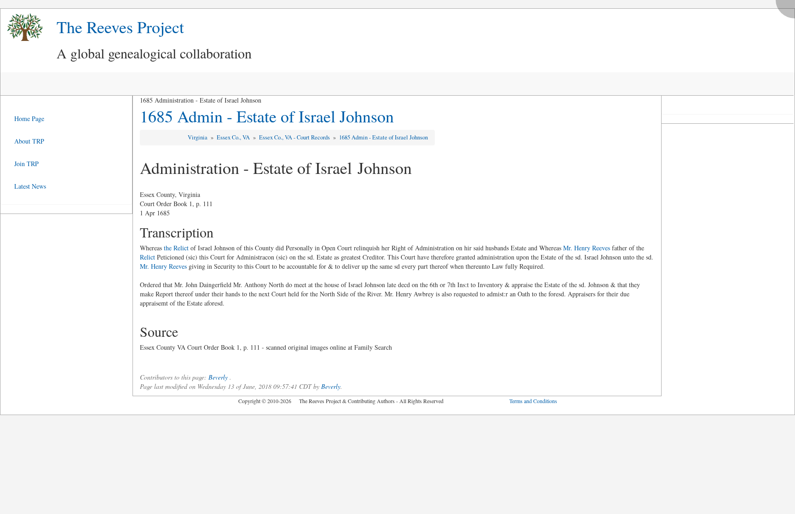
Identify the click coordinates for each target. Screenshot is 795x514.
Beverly (218, 377)
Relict (147, 257)
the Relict (176, 247)
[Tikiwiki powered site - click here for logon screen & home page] (21, 27)
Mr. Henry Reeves (586, 247)
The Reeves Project (120, 27)
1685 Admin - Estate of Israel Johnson (267, 116)
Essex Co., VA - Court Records (295, 137)
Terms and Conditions (533, 400)
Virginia (198, 137)
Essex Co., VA (234, 137)
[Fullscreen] (788, 6)
